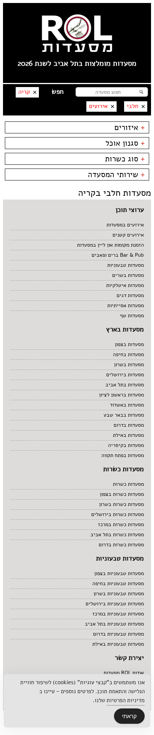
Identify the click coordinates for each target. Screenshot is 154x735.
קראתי (129, 716)
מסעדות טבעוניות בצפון (119, 573)
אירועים (98, 106)
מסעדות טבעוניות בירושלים (115, 603)
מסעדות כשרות (128, 484)
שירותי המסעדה (116, 174)
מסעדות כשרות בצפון (122, 494)
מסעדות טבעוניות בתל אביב (114, 623)
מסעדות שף (132, 315)
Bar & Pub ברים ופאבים (118, 255)
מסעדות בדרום (129, 425)
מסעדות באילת (128, 435)
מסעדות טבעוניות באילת (118, 644)
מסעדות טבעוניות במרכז (118, 613)
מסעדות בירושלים (125, 374)
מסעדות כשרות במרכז (121, 524)
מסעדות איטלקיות (125, 285)
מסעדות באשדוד (127, 404)
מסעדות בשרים (128, 275)
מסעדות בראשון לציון (121, 394)
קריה (24, 92)
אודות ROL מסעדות (124, 672)
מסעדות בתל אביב (124, 384)
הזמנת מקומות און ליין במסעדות (110, 244)
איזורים (129, 127)
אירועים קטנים (128, 234)
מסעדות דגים (130, 295)
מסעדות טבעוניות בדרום (118, 633)
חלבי (132, 106)
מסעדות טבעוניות (125, 265)
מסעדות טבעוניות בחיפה (118, 583)
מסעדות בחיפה (128, 354)
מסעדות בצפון (129, 344)
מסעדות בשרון (129, 364)
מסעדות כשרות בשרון (121, 504)
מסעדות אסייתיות (125, 305)
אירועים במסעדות (125, 224)
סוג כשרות (125, 159)
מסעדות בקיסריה (126, 445)
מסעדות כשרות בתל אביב (117, 534)
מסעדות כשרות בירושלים (117, 514)
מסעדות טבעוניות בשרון (118, 593)
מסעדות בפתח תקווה (122, 455)
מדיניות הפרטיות (126, 700)
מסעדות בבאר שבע (124, 415)
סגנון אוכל (125, 143)
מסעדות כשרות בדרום (121, 544)
